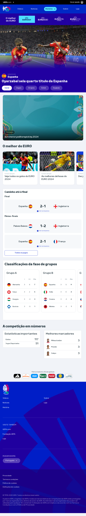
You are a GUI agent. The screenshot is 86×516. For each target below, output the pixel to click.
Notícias (6, 403)
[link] (20, 9)
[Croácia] (46, 299)
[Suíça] (9, 292)
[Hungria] (9, 299)
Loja (45, 403)
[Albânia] (46, 306)
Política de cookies (10, 483)
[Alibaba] (25, 376)
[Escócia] (9, 306)
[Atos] (34, 376)
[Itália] (46, 292)
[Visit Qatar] (69, 376)
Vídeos (6, 398)
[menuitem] (21, 9)
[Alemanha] (9, 285)
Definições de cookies (11, 487)
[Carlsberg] (43, 376)
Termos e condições (10, 479)
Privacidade (7, 475)
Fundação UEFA (9, 434)
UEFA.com (7, 429)
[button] (50, 9)
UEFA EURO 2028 (7, 9)
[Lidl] (60, 376)
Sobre (46, 398)
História (6, 407)
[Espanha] (46, 285)
